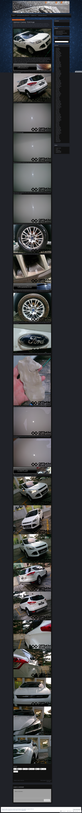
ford (47, 23)
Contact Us (33, 15)
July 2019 (57, 50)
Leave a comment (45, 26)
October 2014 (58, 94)
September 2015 (58, 86)
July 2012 (57, 122)
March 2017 (58, 69)
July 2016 (57, 77)
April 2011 (57, 138)
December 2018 (58, 53)
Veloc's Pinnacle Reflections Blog (61, 33)
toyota (26, 26)
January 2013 (58, 115)
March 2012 (58, 126)
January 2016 (58, 81)
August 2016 (58, 76)
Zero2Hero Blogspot (59, 34)
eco (42, 23)
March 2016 (58, 79)
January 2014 (58, 102)
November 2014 (58, 93)
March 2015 (58, 91)
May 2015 (57, 90)
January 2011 (58, 141)
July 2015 (57, 88)
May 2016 (57, 78)
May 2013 (57, 111)
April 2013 (57, 112)
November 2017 (58, 65)
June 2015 (57, 89)
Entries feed (58, 150)
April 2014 (57, 99)
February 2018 (58, 62)
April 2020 (57, 48)
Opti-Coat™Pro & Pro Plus (23, 15)
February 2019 (58, 52)
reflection (14, 26)
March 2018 (58, 61)
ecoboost (45, 23)
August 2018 (58, 56)
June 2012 (57, 123)
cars (26, 23)
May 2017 (57, 68)
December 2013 (58, 103)
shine (18, 26)
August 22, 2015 (21, 19)
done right (33, 23)
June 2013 (57, 110)
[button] (32, 43)
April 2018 (57, 60)
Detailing (18, 23)
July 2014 (57, 97)
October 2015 (58, 85)
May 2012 (57, 124)
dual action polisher (38, 23)
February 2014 (58, 101)
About (13, 15)
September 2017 (58, 66)
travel (33, 26)
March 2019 (58, 51)
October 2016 (58, 75)
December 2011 (58, 129)
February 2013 (58, 114)
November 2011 (58, 130)
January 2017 (58, 72)
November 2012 (58, 117)
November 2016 (58, 74)
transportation (30, 26)
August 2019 (58, 49)
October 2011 (58, 131)
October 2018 (58, 54)
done (30, 23)
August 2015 (58, 87)
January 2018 (58, 63)
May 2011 (57, 137)
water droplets (37, 26)
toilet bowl (23, 26)
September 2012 (58, 119)
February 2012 (58, 127)
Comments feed (58, 151)
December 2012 (58, 116)
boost (24, 23)
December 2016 (58, 73)
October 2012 (58, 118)
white (40, 26)
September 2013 (58, 106)
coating (28, 23)
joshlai (17, 19)
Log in (57, 149)
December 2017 (58, 64)
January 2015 (58, 92)
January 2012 (58, 128)
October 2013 (58, 105)
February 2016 (58, 80)
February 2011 (58, 140)
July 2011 (57, 135)
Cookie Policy (23, 810)
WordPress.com (58, 152)
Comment (47, 800)
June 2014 (57, 98)
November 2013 (58, 104)
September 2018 (58, 55)
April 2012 (57, 125)
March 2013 (58, 113)
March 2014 (58, 100)
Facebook (57, 20)
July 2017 (57, 67)
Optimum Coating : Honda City (19, 780)
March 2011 (58, 139)
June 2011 (57, 136)
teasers (20, 26)
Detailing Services (42, 15)
